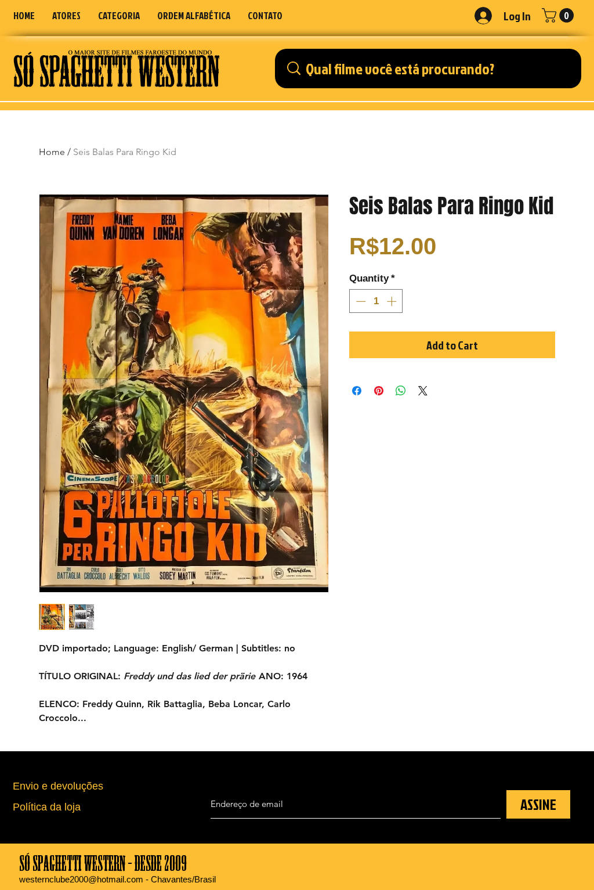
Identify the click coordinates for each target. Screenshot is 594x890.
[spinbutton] (376, 301)
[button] (118, 15)
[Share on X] (423, 391)
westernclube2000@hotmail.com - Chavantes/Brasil (117, 879)
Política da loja (47, 807)
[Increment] (392, 301)
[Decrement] (359, 301)
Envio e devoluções (58, 786)
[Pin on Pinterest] (379, 391)
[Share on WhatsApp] (401, 391)
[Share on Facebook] (357, 391)
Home (52, 151)
